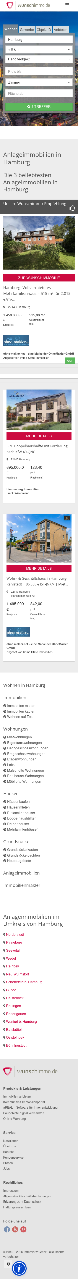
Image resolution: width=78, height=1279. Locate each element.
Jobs (6, 1168)
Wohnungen (15, 729)
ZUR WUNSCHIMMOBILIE (39, 277)
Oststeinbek (15, 1037)
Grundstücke (16, 841)
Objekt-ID (44, 29)
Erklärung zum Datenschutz (22, 1201)
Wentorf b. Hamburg (21, 1021)
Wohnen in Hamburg (24, 685)
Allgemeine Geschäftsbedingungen (27, 1196)
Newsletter (10, 1140)
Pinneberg (14, 942)
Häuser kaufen (18, 801)
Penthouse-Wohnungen (25, 775)
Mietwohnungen (19, 736)
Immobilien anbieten (17, 1096)
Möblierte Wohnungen (24, 781)
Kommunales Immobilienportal (24, 1102)
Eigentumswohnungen (24, 742)
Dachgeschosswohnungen (27, 747)
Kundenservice (13, 1157)
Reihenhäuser (18, 823)
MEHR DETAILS (39, 435)
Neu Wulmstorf (17, 974)
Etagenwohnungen (21, 759)
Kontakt (8, 1152)
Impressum (11, 1190)
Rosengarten (16, 1013)
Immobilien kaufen (21, 711)
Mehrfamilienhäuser (22, 829)
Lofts (11, 764)
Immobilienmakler (21, 885)
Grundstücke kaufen (22, 849)
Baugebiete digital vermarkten (23, 1113)
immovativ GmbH (35, 1252)
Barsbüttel (14, 1029)
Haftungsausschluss (17, 1207)
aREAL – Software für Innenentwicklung (30, 1107)
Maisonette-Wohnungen (25, 770)
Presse (8, 1163)
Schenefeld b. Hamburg (24, 981)
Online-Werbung (14, 1118)
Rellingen (13, 1005)
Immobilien (14, 697)
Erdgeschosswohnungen (26, 753)
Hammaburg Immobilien (22, 489)
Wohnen (10, 28)
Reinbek (12, 966)
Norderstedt (15, 934)
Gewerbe (27, 29)
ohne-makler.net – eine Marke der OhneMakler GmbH (38, 353)
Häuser (10, 793)
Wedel (11, 958)
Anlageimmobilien (21, 873)
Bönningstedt (16, 1045)
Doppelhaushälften (21, 818)
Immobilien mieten (21, 705)
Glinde (11, 989)
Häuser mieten (18, 807)
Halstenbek (15, 997)
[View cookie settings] (8, 1264)
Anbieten (61, 29)
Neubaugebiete (19, 860)
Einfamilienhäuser (21, 812)
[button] (19, 1268)
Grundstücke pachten (23, 855)
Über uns (9, 1146)
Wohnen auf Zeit (19, 716)
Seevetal (13, 950)
